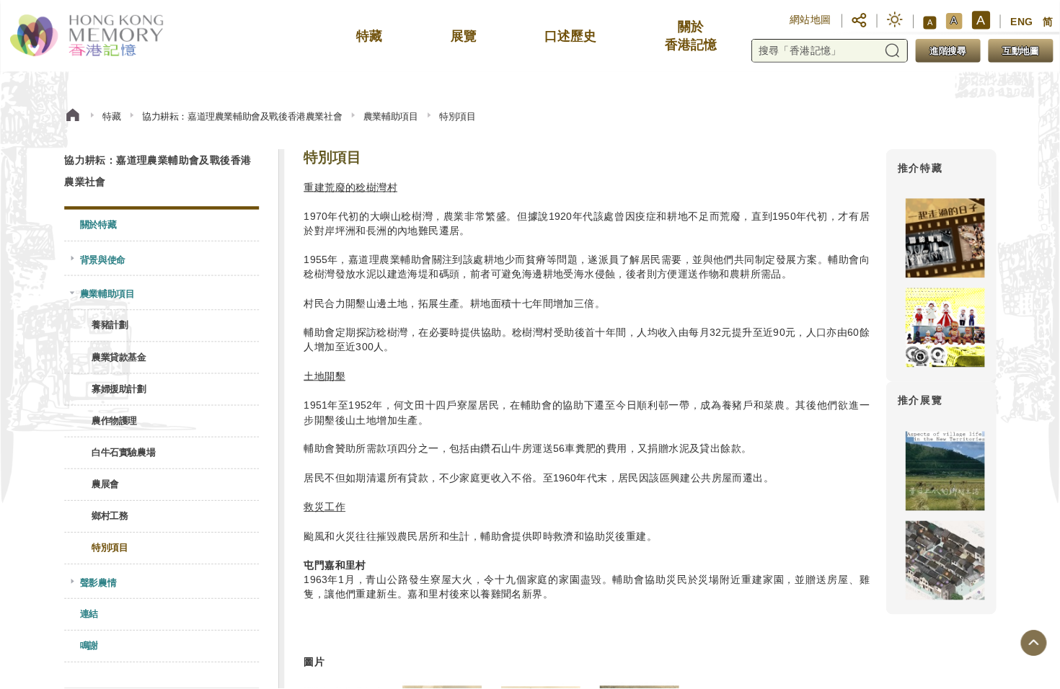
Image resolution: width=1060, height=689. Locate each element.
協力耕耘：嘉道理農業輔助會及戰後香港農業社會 (242, 117)
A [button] (929, 22)
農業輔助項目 (390, 117)
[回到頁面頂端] (1033, 644)
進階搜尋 (947, 50)
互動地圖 (1020, 50)
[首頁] (72, 117)
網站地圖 (810, 19)
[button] (859, 20)
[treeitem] (161, 225)
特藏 (111, 117)
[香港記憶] (88, 36)
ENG (1021, 22)
